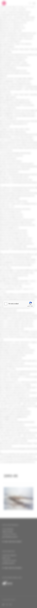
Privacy (28, 306)
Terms (31, 306)
